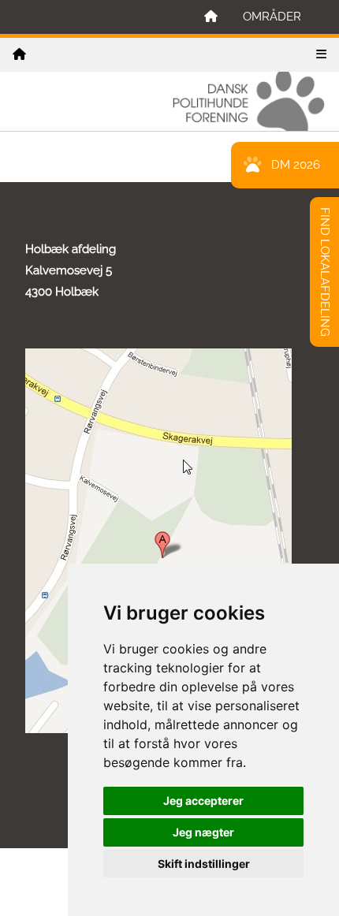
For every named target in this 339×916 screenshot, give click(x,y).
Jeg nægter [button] (203, 832)
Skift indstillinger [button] (204, 863)
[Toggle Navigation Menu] (321, 55)
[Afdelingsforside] (19, 55)
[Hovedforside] (211, 17)
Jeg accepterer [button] (203, 800)
